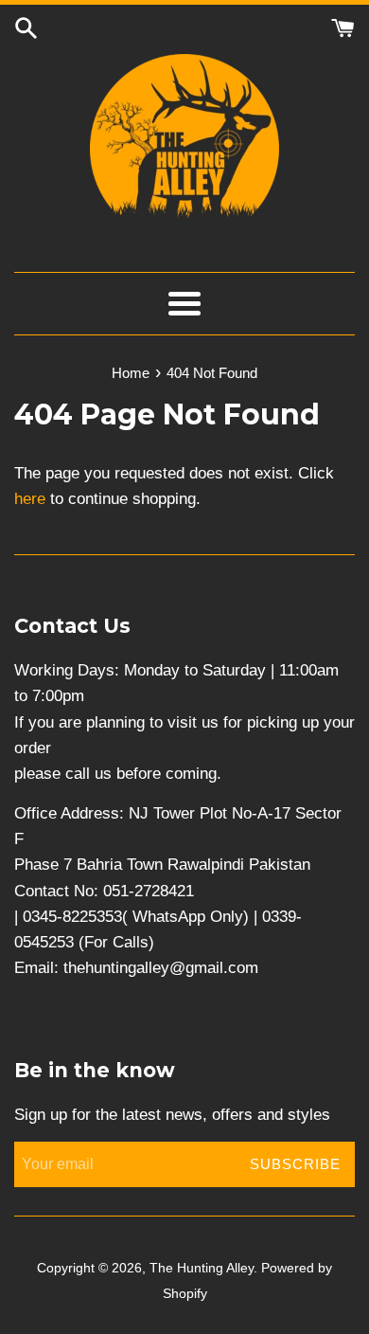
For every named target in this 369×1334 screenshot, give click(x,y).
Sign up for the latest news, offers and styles (172, 1115)
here (29, 499)
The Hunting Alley (201, 1268)
